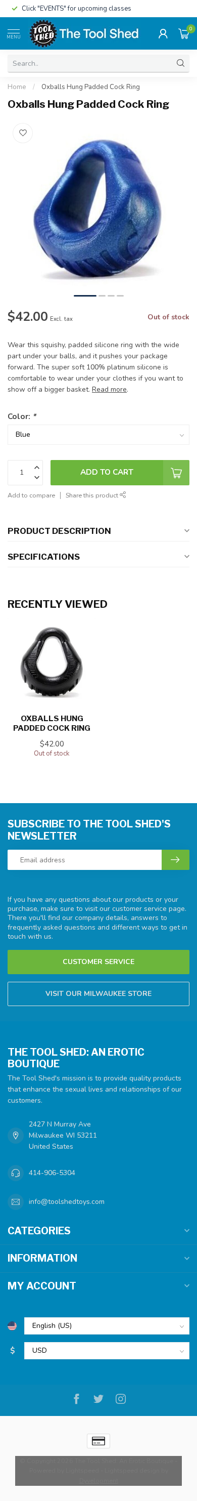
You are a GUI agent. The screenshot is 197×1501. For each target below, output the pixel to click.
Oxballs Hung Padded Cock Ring (90, 87)
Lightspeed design (132, 1470)
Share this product (93, 495)
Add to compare (31, 495)
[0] (183, 33)
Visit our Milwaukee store (98, 993)
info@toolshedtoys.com (67, 1201)
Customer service (98, 962)
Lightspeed (82, 1470)
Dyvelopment (98, 1480)
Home (17, 87)
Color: (22, 416)
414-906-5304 (52, 1173)
